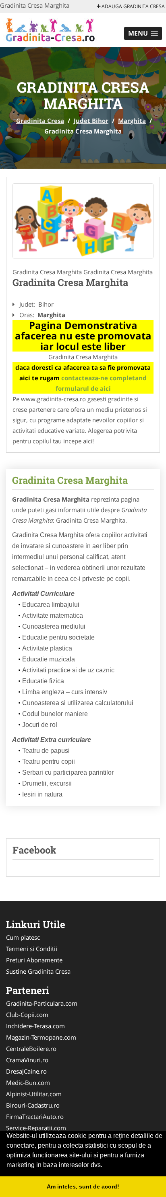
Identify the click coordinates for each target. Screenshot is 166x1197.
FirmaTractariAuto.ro (35, 1116)
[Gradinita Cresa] (53, 29)
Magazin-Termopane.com (41, 1037)
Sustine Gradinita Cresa (38, 971)
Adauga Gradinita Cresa (132, 6)
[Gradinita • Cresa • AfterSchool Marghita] (83, 220)
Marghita (132, 121)
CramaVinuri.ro (27, 1060)
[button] (143, 33)
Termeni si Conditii (31, 948)
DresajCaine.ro (26, 1071)
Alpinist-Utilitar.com (34, 1093)
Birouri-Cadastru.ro (33, 1105)
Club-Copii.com (27, 1014)
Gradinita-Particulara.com (41, 1003)
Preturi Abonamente (34, 960)
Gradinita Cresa (40, 121)
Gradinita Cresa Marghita (70, 480)
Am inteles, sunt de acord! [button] (83, 1186)
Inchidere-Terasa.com (35, 1026)
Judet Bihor (91, 121)
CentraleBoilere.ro (31, 1048)
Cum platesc (23, 937)
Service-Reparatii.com (36, 1127)
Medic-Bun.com (28, 1082)
